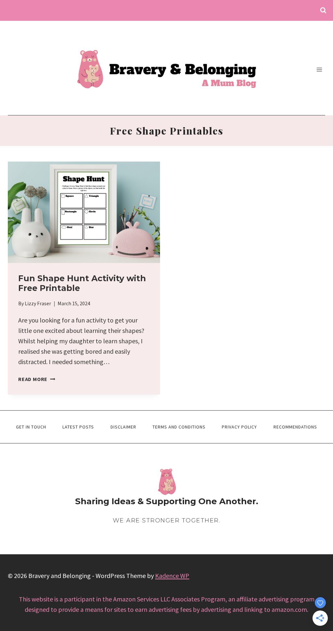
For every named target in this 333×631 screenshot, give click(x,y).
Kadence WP (172, 576)
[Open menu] (319, 69)
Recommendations (295, 427)
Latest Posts (78, 427)
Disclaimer (123, 427)
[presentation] (84, 212)
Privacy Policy (239, 427)
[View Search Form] (323, 10)
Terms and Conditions (179, 427)
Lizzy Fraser (38, 303)
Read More (36, 379)
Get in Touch (31, 427)
